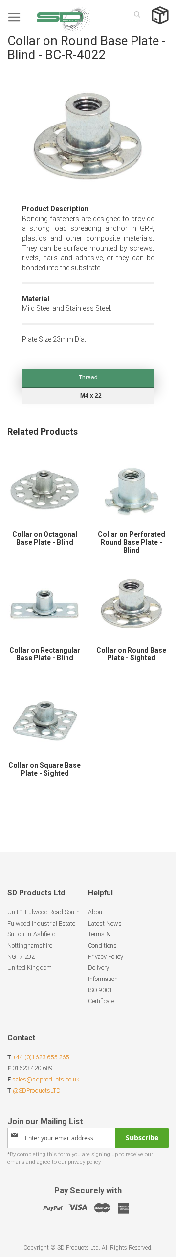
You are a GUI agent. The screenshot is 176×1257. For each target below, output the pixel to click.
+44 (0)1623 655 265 (41, 1057)
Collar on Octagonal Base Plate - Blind (44, 538)
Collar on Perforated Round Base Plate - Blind (131, 542)
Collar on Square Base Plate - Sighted (44, 769)
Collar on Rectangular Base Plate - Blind (44, 654)
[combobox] (134, 14)
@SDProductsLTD (37, 1090)
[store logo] (48, 17)
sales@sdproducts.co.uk (45, 1079)
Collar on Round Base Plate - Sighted (131, 654)
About (96, 912)
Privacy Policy (105, 956)
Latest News (105, 923)
